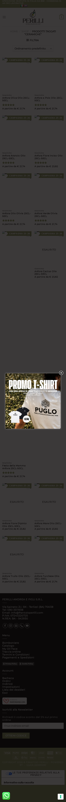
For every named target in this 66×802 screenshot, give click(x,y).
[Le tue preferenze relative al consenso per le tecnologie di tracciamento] (61, 797)
